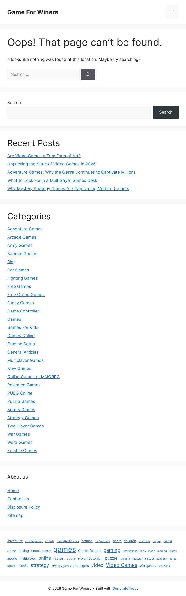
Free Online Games (26, 294)
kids (143, 551)
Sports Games (21, 409)
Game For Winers (32, 12)
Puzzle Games (21, 401)
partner (71, 558)
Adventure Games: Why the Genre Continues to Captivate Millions (71, 172)
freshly (46, 551)
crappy (157, 541)
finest (35, 551)
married (162, 551)
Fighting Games (22, 278)
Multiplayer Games (25, 360)
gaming (111, 550)
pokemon (95, 558)
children (130, 541)
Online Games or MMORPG (33, 376)
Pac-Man (59, 558)
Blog (11, 261)
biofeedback (102, 541)
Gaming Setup (21, 343)
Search (14, 102)
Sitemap (15, 515)
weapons (164, 566)
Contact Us (18, 499)
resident (125, 558)
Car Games (18, 270)
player (82, 558)
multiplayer (28, 558)
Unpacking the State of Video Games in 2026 (51, 164)
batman (87, 541)
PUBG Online (19, 393)
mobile (12, 558)
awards (49, 541)
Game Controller (23, 311)
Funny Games (20, 302)
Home (13, 490)
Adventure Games (25, 229)
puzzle (111, 558)
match (173, 551)
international (130, 551)
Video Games (121, 565)
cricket (168, 541)
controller (144, 541)
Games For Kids (22, 327)
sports (23, 565)
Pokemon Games (23, 385)
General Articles (23, 352)
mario (151, 551)
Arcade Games (21, 237)
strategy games (61, 566)
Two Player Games (25, 426)
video (97, 565)
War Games (18, 434)
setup (173, 558)
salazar (149, 558)
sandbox (161, 558)
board (117, 541)
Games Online (21, 335)
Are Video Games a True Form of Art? (44, 155)
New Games (19, 368)
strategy (40, 565)
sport (11, 566)
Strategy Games (23, 417)
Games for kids (89, 551)
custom (11, 551)
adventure (15, 541)
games (64, 549)
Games (14, 319)
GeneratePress (125, 588)
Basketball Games (68, 541)
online (45, 558)
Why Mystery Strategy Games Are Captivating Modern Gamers (68, 188)
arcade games (34, 541)
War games (148, 566)
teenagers (81, 566)
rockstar (137, 558)
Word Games (19, 442)
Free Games (19, 286)
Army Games (19, 245)
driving (24, 551)
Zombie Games (22, 450)
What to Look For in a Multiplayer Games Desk (52, 180)
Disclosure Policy (23, 507)
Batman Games (22, 253)
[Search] (88, 74)
